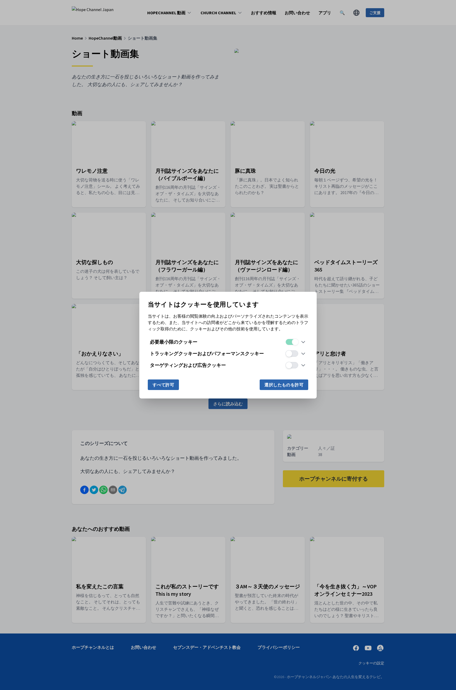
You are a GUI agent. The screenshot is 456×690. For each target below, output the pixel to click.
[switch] (292, 342)
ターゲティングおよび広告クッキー (188, 365)
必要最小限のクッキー (173, 342)
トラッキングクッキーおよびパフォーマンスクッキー (207, 353)
